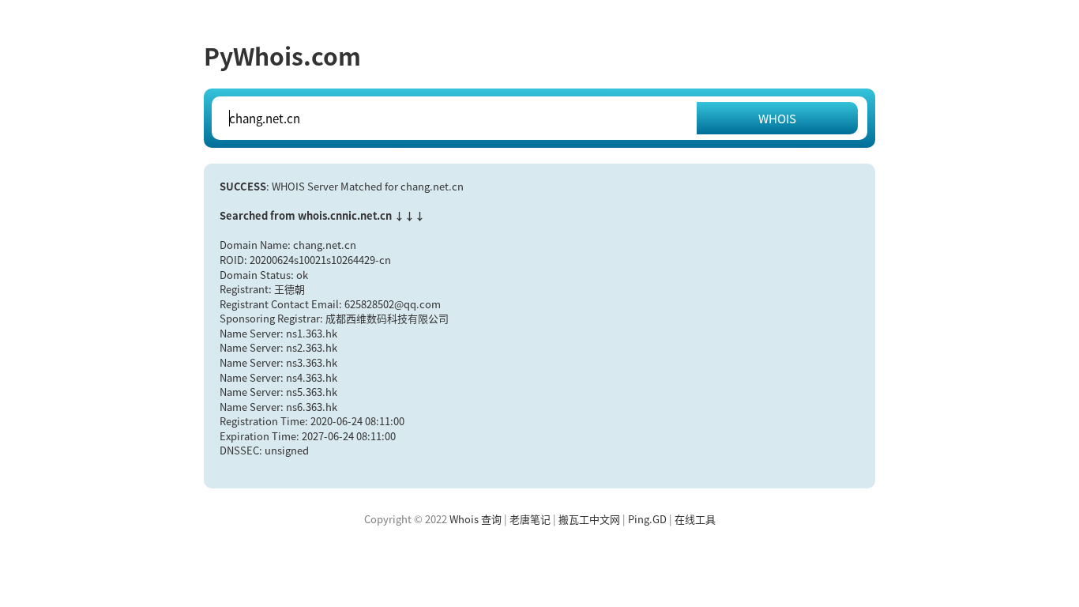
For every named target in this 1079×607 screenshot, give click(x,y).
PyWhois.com (282, 55)
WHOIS (777, 118)
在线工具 (695, 518)
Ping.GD (647, 518)
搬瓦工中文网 (589, 518)
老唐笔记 (530, 518)
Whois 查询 (475, 518)
